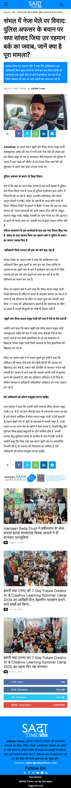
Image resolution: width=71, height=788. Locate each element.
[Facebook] (18, 133)
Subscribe (59, 704)
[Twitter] (27, 133)
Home (7, 12)
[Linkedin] (44, 133)
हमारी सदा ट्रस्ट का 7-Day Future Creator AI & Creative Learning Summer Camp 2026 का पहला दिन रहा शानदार (35, 662)
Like (63, 682)
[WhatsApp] (35, 133)
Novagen (47, 781)
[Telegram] (52, 133)
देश (13, 12)
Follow (60, 689)
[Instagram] (33, 772)
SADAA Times (38, 88)
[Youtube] (37, 772)
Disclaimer (35, 777)
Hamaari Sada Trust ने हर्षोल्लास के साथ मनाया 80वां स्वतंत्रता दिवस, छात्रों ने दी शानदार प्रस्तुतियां (34, 533)
